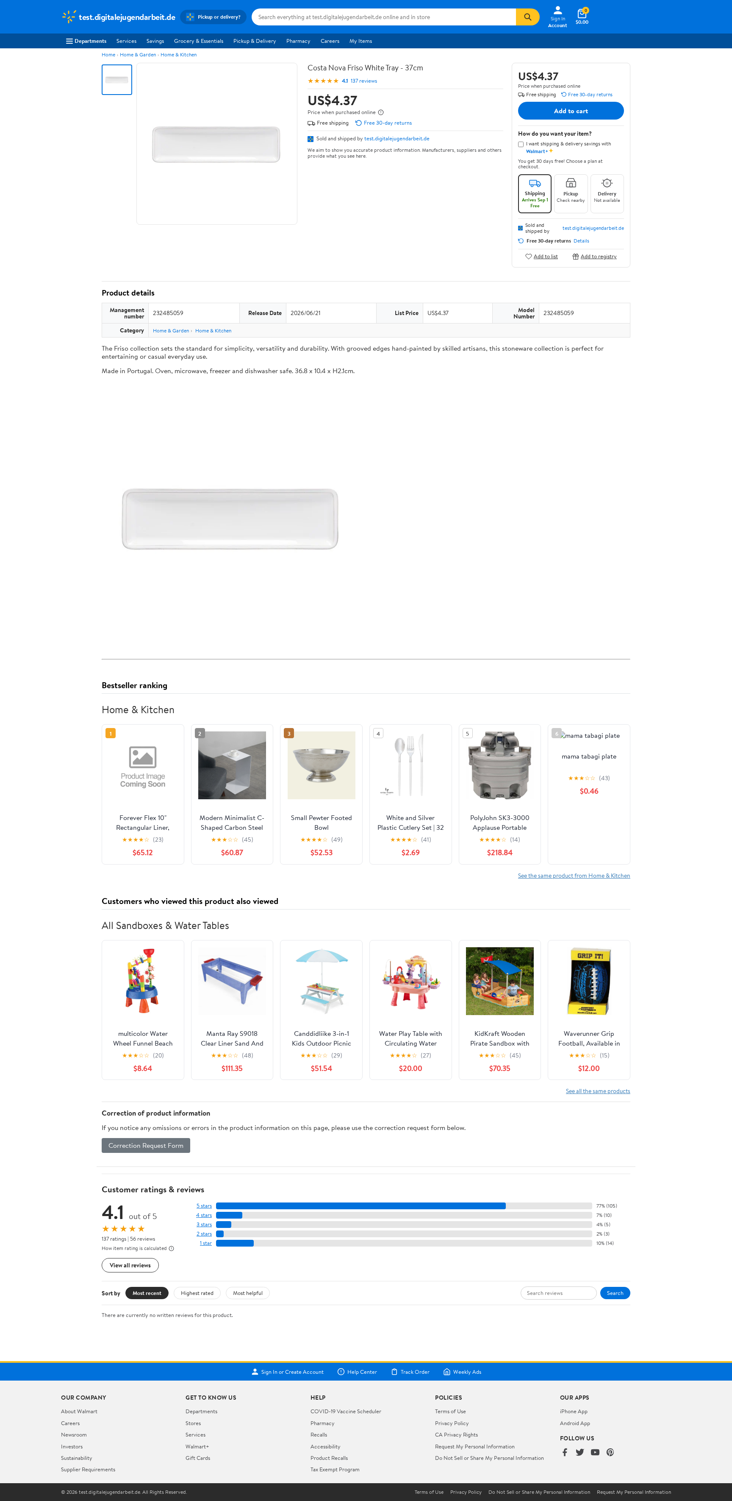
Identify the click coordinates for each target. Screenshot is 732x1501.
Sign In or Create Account (292, 1371)
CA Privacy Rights (456, 1434)
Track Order (415, 1371)
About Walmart (79, 1411)
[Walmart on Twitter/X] (580, 1453)
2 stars (204, 1233)
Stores (193, 1423)
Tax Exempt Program (335, 1469)
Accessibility (326, 1446)
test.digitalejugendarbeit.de (397, 138)
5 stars (204, 1205)
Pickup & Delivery (254, 41)
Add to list (546, 256)
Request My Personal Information (475, 1446)
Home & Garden (138, 54)
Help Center (362, 1371)
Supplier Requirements (88, 1469)
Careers (330, 41)
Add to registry (599, 256)
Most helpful (248, 1293)
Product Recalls (329, 1458)
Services (126, 41)
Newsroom (74, 1434)
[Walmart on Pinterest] (610, 1453)
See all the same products (598, 1091)
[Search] (528, 16)
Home (108, 54)
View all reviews (130, 1265)
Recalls (319, 1434)
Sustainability (76, 1458)
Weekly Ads (467, 1371)
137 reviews (364, 81)
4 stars (204, 1215)
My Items (360, 41)
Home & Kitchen (179, 54)
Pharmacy (298, 41)
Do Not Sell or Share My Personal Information (489, 1458)
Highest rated (197, 1293)
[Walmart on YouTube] (595, 1453)
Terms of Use (450, 1411)
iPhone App (574, 1411)
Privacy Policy (452, 1423)
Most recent (147, 1293)
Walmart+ (197, 1446)
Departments (90, 41)
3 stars (204, 1224)
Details (581, 241)
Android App (575, 1423)
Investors (72, 1446)
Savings (155, 41)
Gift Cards (198, 1458)
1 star (206, 1243)
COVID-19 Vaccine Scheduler (346, 1411)
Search (615, 1293)
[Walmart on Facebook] (564, 1453)
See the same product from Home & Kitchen (574, 875)
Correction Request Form (145, 1145)
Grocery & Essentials (198, 41)
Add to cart (571, 110)
